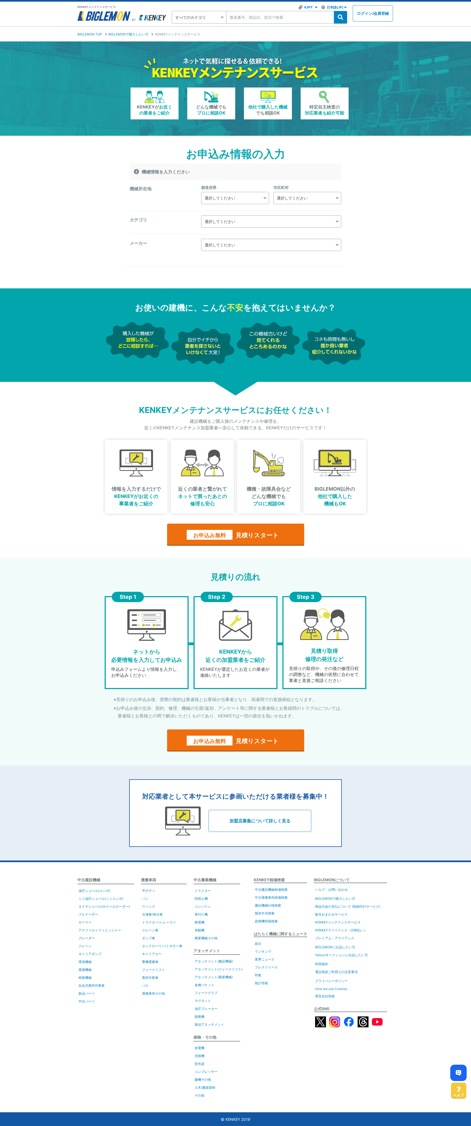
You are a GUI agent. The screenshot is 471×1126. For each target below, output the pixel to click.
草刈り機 (201, 914)
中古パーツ (86, 1001)
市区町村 (281, 187)
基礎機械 (85, 970)
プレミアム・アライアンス (334, 938)
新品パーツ (86, 993)
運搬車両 (148, 879)
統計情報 (261, 983)
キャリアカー (152, 954)
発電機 (199, 1048)
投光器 (199, 1064)
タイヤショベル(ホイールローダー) (104, 906)
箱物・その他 (205, 1037)
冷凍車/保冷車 (152, 914)
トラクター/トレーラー (159, 922)
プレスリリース (266, 967)
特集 (258, 975)
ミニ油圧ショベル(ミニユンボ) (100, 898)
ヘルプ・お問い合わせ (331, 889)
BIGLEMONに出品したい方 (335, 947)
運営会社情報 (325, 996)
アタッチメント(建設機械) (214, 961)
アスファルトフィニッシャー (99, 930)
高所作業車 (150, 978)
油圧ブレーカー (206, 1009)
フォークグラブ (206, 993)
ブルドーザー (88, 914)
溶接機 (199, 1056)
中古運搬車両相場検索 (271, 897)
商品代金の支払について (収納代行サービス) (347, 906)
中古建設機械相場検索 (271, 889)
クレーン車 (150, 930)
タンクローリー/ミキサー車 (162, 946)
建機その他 (203, 1079)
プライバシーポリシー (331, 981)
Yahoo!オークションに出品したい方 (341, 955)
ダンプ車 (148, 938)
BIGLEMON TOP (89, 34)
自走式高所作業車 (91, 985)
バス (145, 985)
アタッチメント (207, 950)
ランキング (263, 951)
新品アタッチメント (209, 1024)
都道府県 (208, 187)
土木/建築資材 (205, 1087)
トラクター (203, 891)
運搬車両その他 (153, 993)
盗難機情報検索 (266, 921)
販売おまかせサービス (331, 914)
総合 (258, 943)
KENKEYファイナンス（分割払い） (341, 930)
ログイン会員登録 (373, 13)
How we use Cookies (331, 989)
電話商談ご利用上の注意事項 (336, 972)
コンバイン (203, 906)
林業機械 (85, 978)
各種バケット (204, 985)
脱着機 (199, 1017)
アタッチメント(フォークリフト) (219, 969)
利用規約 (321, 964)
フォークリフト (153, 970)
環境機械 (85, 962)
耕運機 (199, 922)
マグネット (203, 1001)
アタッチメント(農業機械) (214, 977)
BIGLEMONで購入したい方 (128, 34)
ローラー (85, 922)
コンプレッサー (206, 1072)
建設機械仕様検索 (268, 905)
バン (145, 898)
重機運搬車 (150, 962)
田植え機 (201, 898)
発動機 (199, 930)
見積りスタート (236, 535)
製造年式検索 (264, 913)
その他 (199, 1095)
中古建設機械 (88, 879)
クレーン (85, 946)
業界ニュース (264, 959)
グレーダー (86, 938)
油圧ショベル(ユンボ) (94, 891)
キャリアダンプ (89, 954)
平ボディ (148, 891)
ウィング (148, 906)
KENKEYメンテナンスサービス (338, 922)
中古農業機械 (205, 879)
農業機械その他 (206, 938)
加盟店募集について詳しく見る (260, 820)
